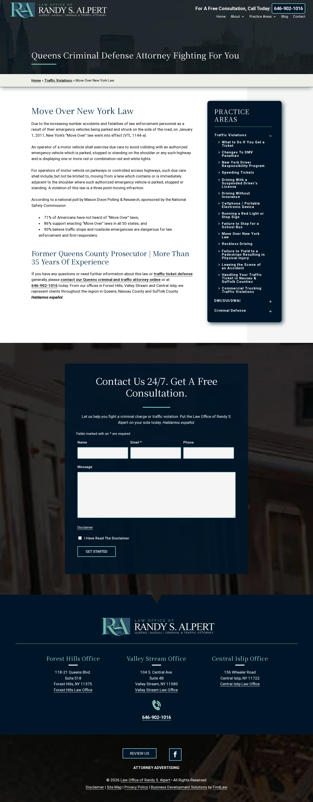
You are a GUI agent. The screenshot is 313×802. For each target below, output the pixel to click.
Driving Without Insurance (236, 195)
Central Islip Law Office (240, 684)
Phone (188, 442)
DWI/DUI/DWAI (227, 301)
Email (136, 442)
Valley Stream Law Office (156, 690)
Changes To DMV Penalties (237, 154)
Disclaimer (85, 527)
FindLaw (220, 787)
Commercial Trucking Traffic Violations (241, 290)
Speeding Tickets (238, 172)
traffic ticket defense (173, 274)
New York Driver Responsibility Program (243, 164)
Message (84, 467)
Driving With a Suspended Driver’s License (240, 183)
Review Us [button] (139, 753)
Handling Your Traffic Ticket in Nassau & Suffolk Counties (242, 278)
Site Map (114, 787)
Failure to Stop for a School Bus (240, 225)
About (235, 16)
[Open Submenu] (270, 136)
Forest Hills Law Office (73, 690)
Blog (284, 16)
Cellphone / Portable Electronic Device (241, 205)
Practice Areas (261, 16)
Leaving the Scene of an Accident (241, 266)
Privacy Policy (136, 787)
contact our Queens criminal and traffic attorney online (110, 279)
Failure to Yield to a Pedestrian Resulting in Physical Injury (243, 255)
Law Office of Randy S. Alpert (145, 780)
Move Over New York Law (241, 235)
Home (221, 16)
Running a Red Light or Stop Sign (243, 215)
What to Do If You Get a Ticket (243, 144)
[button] (306, 795)
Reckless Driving (237, 244)
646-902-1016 (288, 8)
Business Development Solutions (179, 787)
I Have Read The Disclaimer (106, 538)
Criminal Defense (230, 310)
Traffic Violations (230, 135)
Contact (299, 16)
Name (82, 442)
